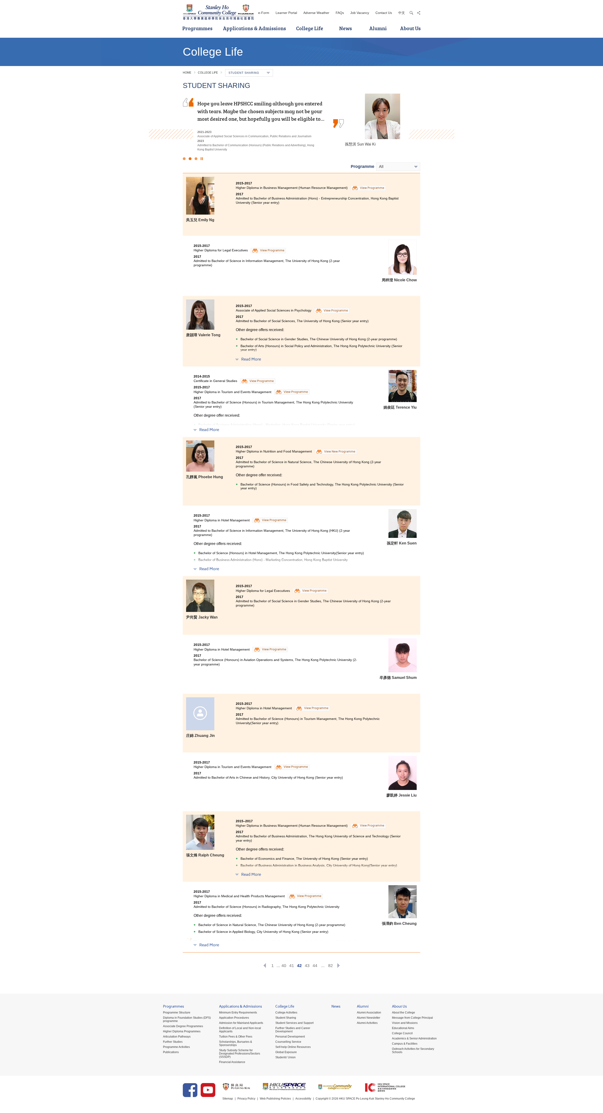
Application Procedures (234, 1017)
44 (315, 965)
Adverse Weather (316, 13)
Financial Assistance (232, 1062)
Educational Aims (403, 1028)
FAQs (340, 13)
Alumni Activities (367, 1023)
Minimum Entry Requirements (238, 1012)
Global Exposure (286, 1052)
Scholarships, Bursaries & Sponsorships (235, 1043)
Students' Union (285, 1057)
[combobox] (398, 166)
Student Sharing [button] (243, 73)
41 (291, 965)
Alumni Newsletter (368, 1017)
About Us (410, 28)
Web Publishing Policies (275, 1098)
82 (330, 965)
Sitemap (227, 1098)
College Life (309, 28)
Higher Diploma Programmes (181, 1031)
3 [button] (196, 158)
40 (283, 965)
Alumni (378, 28)
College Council (402, 1033)
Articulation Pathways (177, 1036)
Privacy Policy (246, 1098)
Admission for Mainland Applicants (241, 1023)
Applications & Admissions (254, 28)
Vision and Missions (405, 1023)
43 (307, 965)
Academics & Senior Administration (414, 1038)
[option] (301, 120)
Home (187, 72)
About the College (403, 1012)
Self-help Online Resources (293, 1047)
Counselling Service (288, 1041)
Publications (171, 1052)
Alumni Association (369, 1012)
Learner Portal (286, 13)
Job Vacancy (359, 13)
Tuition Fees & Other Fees (235, 1036)
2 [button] (190, 158)
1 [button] (184, 158)
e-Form (263, 13)
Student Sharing (285, 1017)
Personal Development (290, 1036)
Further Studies (173, 1041)
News (345, 28)
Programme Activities (176, 1047)
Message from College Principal (412, 1017)
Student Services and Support (294, 1023)
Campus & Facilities (404, 1043)
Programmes (197, 28)
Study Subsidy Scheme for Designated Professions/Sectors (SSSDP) (239, 1054)
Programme (362, 166)
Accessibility (303, 1098)
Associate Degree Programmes (183, 1026)
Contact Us (383, 13)
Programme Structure (176, 1012)
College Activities (286, 1012)
